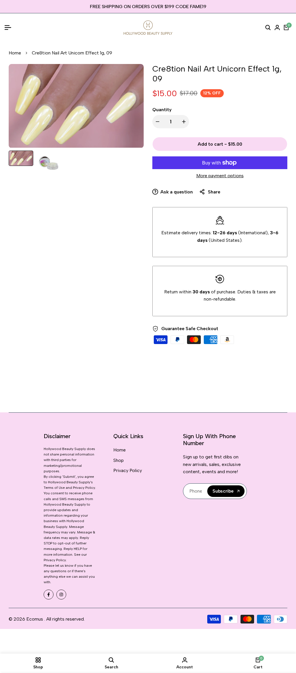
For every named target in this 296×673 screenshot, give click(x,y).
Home (15, 53)
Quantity (162, 109)
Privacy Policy (127, 470)
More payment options (220, 175)
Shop (118, 460)
